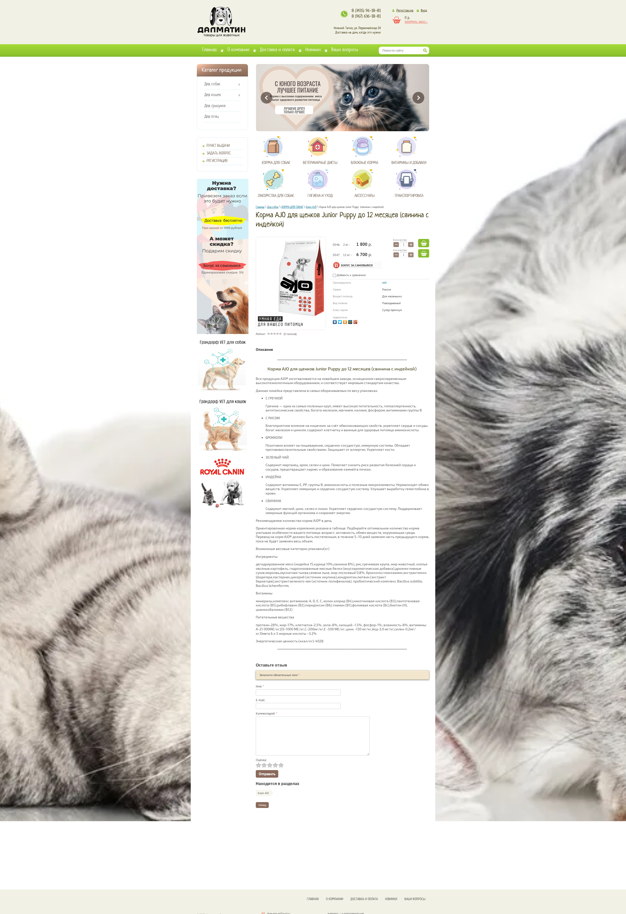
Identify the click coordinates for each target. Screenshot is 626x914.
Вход (424, 10)
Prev (266, 98)
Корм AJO (263, 793)
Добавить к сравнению (351, 275)
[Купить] (423, 243)
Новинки (313, 50)
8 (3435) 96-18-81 (366, 11)
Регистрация (404, 10)
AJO (384, 282)
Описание (264, 349)
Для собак (212, 84)
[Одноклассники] (345, 321)
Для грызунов (215, 106)
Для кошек (212, 95)
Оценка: (261, 760)
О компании (238, 50)
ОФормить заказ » (416, 22)
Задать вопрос (219, 153)
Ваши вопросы (344, 50)
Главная (209, 50)
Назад (262, 805)
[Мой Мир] (350, 321)
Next (418, 98)
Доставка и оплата (277, 50)
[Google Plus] (355, 321)
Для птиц (211, 117)
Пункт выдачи (218, 146)
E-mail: (260, 700)
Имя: (260, 686)
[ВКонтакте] (335, 321)
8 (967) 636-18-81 (366, 16)
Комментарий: (266, 713)
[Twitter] (340, 321)
